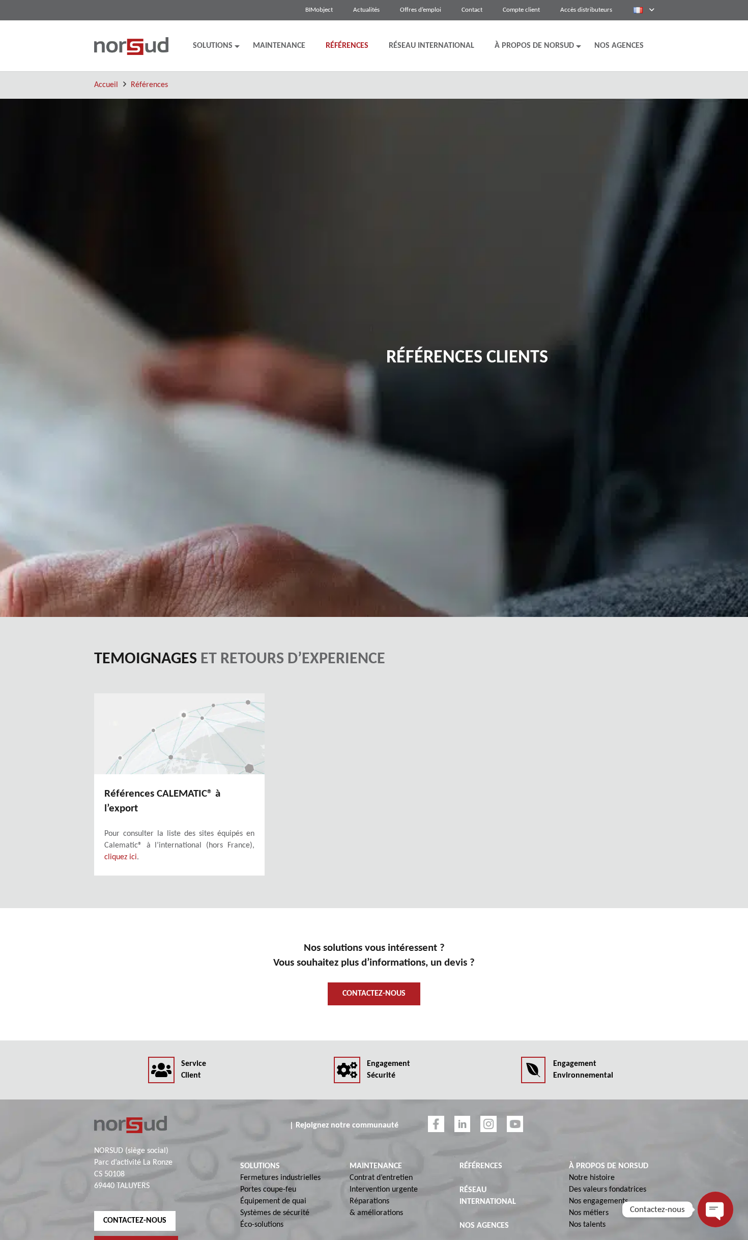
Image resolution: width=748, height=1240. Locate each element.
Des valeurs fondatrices (607, 1190)
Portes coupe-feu (268, 1190)
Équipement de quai (273, 1201)
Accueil (106, 85)
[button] (643, 10)
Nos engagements (598, 1201)
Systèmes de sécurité (274, 1213)
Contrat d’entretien (381, 1178)
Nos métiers (589, 1213)
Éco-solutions (261, 1225)
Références (149, 85)
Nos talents (587, 1225)
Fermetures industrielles (280, 1178)
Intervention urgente (384, 1190)
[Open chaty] (715, 1209)
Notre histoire (592, 1178)
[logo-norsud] (131, 46)
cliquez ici (120, 857)
